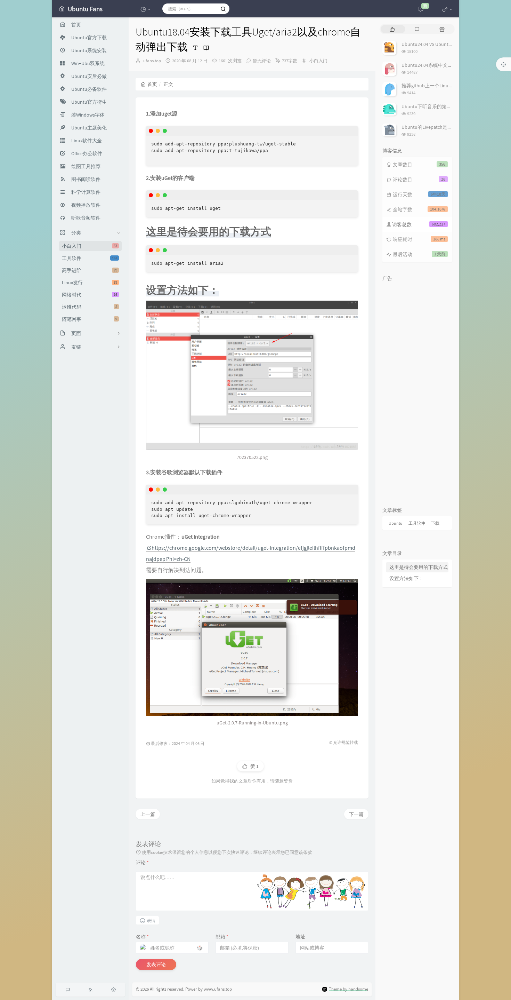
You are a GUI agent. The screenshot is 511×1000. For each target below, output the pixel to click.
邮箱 (222, 937)
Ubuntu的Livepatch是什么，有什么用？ (444, 127)
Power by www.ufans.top (208, 989)
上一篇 (147, 814)
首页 (152, 84)
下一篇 (356, 814)
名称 (142, 937)
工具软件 (89, 258)
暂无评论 (262, 61)
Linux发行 (89, 282)
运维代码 (89, 307)
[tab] (392, 29)
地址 (300, 937)
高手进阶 (89, 270)
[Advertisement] (417, 389)
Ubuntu (396, 523)
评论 (142, 862)
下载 (435, 523)
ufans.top (152, 61)
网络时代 (89, 295)
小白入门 (89, 246)
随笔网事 (89, 319)
